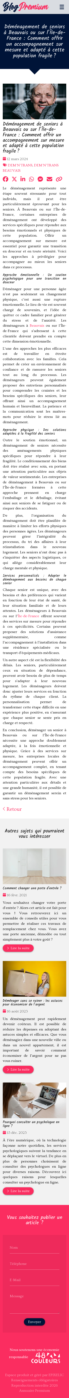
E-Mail (15, 1280)
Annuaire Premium (34, 1391)
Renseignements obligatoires (34, 1380)
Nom (14, 1248)
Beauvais (37, 326)
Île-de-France (28, 616)
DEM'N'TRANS (20, 165)
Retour (13, 809)
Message (17, 1296)
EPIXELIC (56, 1375)
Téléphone (18, 1264)
